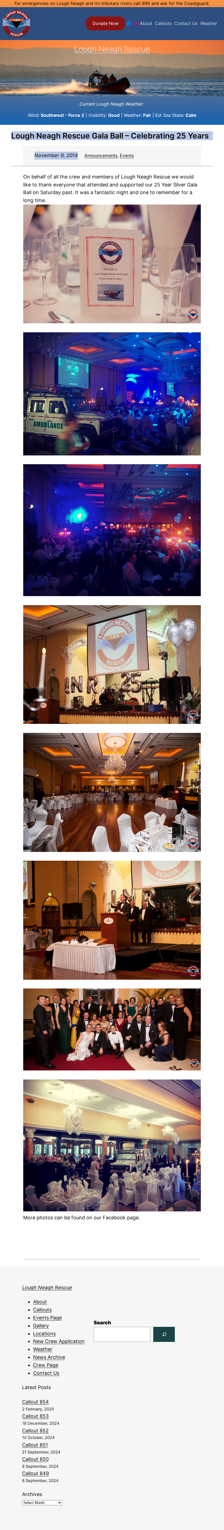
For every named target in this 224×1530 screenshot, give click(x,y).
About (40, 1302)
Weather (42, 1349)
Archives (32, 1494)
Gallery (41, 1325)
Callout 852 (35, 1430)
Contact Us (46, 1373)
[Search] (164, 1334)
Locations (44, 1333)
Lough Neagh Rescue (112, 49)
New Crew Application (59, 1341)
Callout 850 (35, 1459)
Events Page (47, 1318)
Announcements (100, 155)
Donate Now (106, 23)
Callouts (42, 1310)
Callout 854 (35, 1402)
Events (127, 155)
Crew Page (45, 1365)
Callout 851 (35, 1445)
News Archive (49, 1357)
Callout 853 (35, 1416)
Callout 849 (35, 1473)
